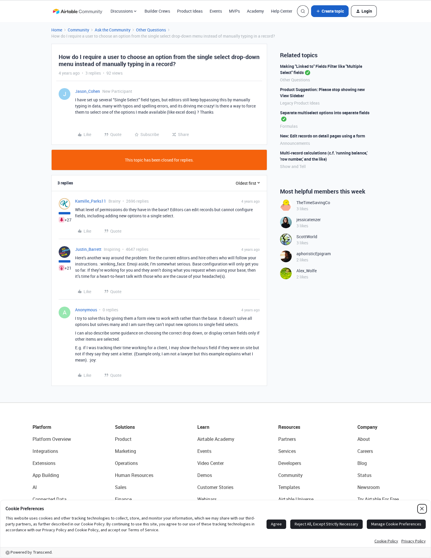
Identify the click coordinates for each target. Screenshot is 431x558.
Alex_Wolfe (306, 270)
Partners (287, 439)
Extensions (44, 463)
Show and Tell (293, 166)
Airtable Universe (295, 499)
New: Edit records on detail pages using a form (322, 136)
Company (367, 427)
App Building (46, 475)
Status (364, 475)
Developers (289, 463)
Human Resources (134, 475)
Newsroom (368, 487)
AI (35, 487)
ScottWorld (306, 236)
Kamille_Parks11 (90, 201)
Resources (289, 427)
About (363, 439)
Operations (126, 463)
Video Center (210, 463)
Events (216, 11)
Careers (365, 451)
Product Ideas (190, 11)
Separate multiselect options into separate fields (324, 112)
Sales (120, 487)
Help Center (281, 11)
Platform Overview (52, 439)
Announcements (295, 143)
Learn (203, 427)
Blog (362, 463)
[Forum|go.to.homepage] (77, 11)
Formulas (289, 126)
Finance (123, 499)
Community (78, 30)
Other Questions (151, 30)
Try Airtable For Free (378, 499)
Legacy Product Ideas (300, 103)
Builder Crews (157, 11)
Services (287, 451)
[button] (330, 11)
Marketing (125, 451)
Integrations (45, 451)
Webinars (207, 499)
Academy (255, 11)
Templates (289, 487)
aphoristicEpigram (313, 253)
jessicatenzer (308, 219)
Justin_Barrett (88, 249)
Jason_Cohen (87, 91)
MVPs (234, 11)
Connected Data (50, 499)
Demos (204, 475)
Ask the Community (112, 30)
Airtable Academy (215, 439)
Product (123, 439)
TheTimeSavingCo (313, 202)
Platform (42, 427)
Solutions (125, 427)
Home (56, 30)
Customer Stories (215, 487)
